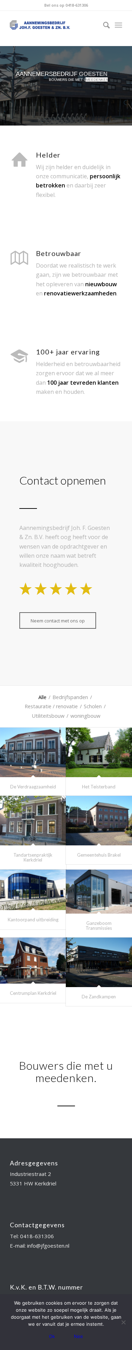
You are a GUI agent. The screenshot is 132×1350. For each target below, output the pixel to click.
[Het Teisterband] (99, 752)
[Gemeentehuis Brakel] (99, 820)
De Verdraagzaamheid (33, 786)
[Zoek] (103, 25)
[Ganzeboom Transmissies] (99, 892)
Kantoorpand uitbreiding (33, 919)
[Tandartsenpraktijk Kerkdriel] (33, 820)
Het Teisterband (98, 786)
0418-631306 (76, 5)
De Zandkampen (99, 996)
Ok (52, 1336)
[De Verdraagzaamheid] (33, 752)
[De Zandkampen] (99, 962)
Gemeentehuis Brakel (99, 855)
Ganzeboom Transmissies (99, 925)
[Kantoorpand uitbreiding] (33, 890)
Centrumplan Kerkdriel (33, 993)
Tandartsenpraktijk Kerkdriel (32, 857)
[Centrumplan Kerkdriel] (33, 961)
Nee (78, 1336)
